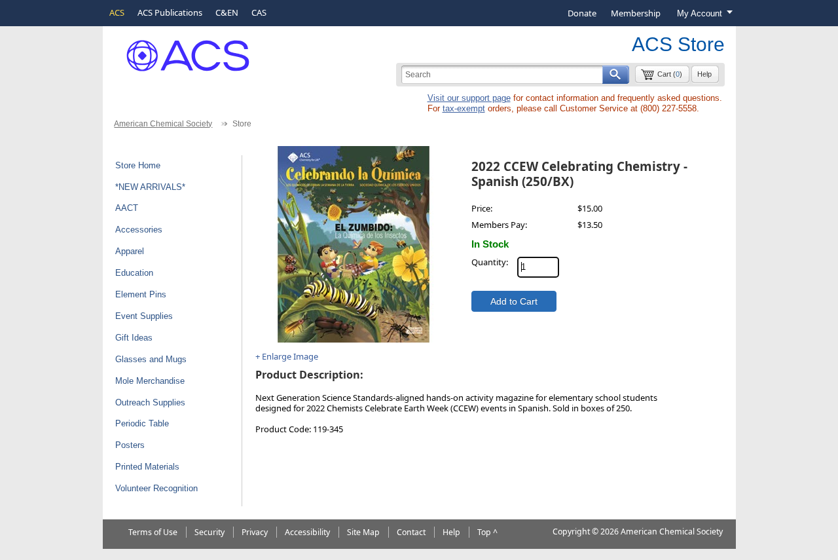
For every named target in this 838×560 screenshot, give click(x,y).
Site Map (363, 532)
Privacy (255, 532)
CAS (258, 12)
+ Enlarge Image (286, 356)
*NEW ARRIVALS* (150, 187)
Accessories (138, 229)
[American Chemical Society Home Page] (178, 50)
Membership (636, 13)
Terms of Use (152, 532)
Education (134, 273)
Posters (130, 445)
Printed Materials (147, 467)
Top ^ (487, 532)
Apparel (129, 251)
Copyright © (575, 531)
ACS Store (678, 44)
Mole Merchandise (150, 381)
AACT (126, 208)
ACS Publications (169, 12)
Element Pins (140, 294)
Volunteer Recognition (156, 488)
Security (209, 532)
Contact (411, 532)
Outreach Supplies (150, 402)
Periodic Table (142, 423)
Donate (582, 13)
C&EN (226, 12)
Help (704, 74)
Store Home (137, 165)
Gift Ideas (134, 338)
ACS (116, 12)
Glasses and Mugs (151, 359)
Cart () (669, 74)
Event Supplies (144, 316)
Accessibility (307, 532)
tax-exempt (464, 108)
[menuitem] (582, 13)
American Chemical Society (163, 123)
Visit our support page (469, 98)
